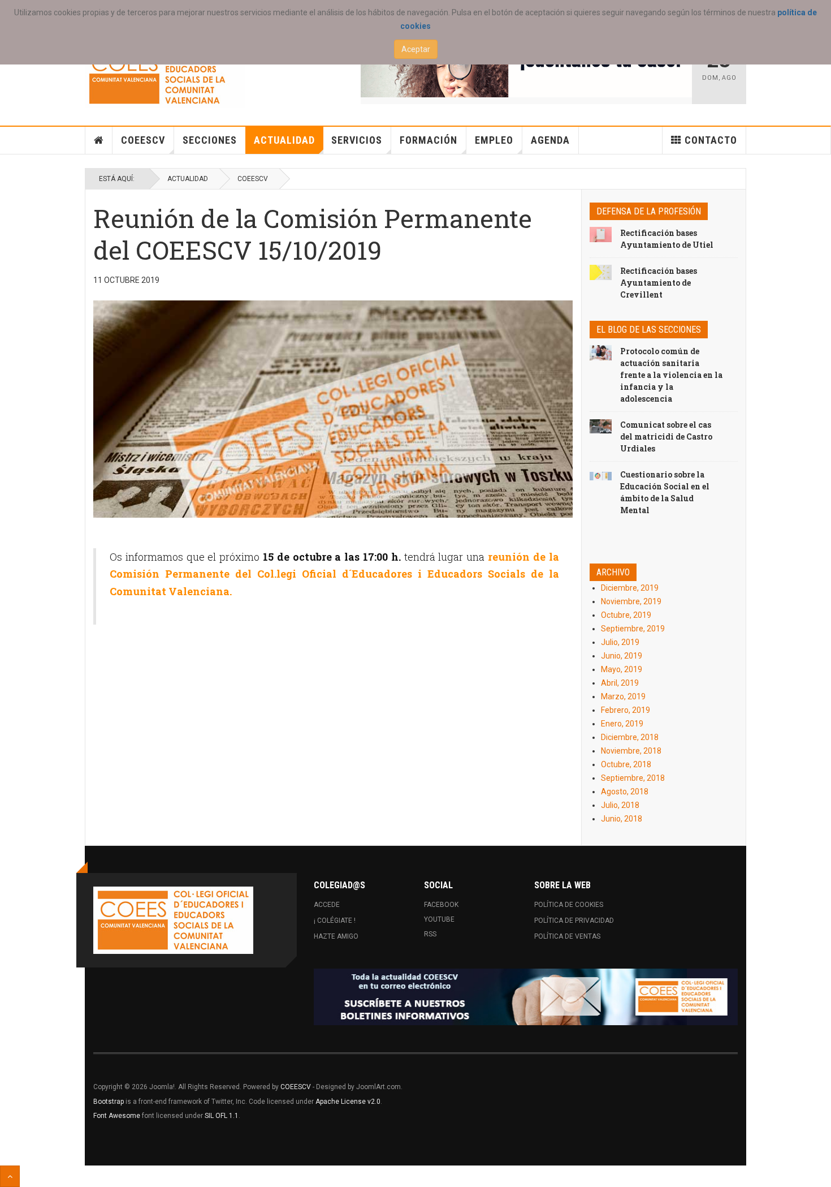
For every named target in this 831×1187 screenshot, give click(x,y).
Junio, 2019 (621, 655)
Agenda (550, 140)
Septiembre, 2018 (633, 777)
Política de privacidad (574, 920)
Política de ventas (567, 936)
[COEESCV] (165, 74)
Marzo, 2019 (623, 696)
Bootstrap (108, 1102)
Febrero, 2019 (625, 710)
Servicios (356, 140)
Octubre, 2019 (626, 615)
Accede (327, 905)
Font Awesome (116, 1116)
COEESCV (143, 140)
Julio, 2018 (620, 805)
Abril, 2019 (620, 682)
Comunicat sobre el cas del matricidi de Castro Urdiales (666, 436)
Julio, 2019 (620, 642)
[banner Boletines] (526, 997)
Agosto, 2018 (624, 791)
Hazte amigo (336, 936)
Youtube (439, 919)
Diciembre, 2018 (630, 737)
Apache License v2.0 (347, 1102)
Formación (428, 140)
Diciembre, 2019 (630, 587)
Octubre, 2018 (626, 764)
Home (98, 140)
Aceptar (415, 49)
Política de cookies (568, 905)
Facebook (441, 905)
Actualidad (284, 140)
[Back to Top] (10, 1176)
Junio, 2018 (621, 818)
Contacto (711, 140)
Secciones (210, 140)
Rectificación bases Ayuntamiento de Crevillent (658, 282)
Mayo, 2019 (621, 669)
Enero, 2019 (622, 723)
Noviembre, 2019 (631, 601)
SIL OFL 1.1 (222, 1116)
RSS (430, 934)
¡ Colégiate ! (335, 920)
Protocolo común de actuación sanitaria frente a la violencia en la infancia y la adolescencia (671, 375)
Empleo (494, 140)
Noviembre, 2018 (631, 750)
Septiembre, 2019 (633, 628)
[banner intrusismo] (526, 69)
